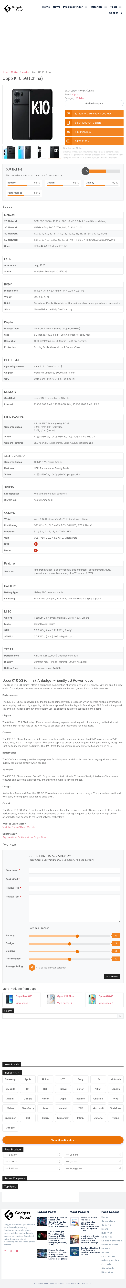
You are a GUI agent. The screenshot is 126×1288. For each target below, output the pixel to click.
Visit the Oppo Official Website (18, 827)
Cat (28, 1118)
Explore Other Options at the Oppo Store (24, 837)
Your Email (13, 878)
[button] (115, 12)
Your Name (13, 870)
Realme (80, 1098)
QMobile (10, 1088)
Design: (10, 943)
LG (98, 1079)
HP (27, 1088)
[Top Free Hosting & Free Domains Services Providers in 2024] (74, 1251)
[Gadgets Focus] (14, 9)
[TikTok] (11, 1250)
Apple (28, 1079)
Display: (10, 950)
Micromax (63, 1118)
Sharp (45, 1118)
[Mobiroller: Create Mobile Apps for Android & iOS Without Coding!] (74, 1239)
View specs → (23, 1003)
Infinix (80, 1118)
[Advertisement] (63, 42)
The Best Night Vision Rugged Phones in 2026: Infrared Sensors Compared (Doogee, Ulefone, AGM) (57, 1238)
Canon (80, 1088)
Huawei (63, 1088)
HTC (63, 1079)
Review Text (13, 896)
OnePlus (98, 1098)
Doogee (10, 1127)
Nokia (45, 1079)
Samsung (10, 1079)
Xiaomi (10, 1098)
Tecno (115, 1118)
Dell (45, 1088)
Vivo (115, 1098)
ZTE (80, 1108)
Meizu (10, 1108)
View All (16, 1073)
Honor (45, 1098)
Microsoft (98, 1108)
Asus (45, 1108)
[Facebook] (5, 1250)
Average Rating (14, 966)
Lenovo (116, 1088)
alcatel (63, 1108)
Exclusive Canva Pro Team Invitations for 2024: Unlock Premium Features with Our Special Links (90, 1224)
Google (28, 1098)
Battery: (10, 935)
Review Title (13, 887)
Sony (81, 1079)
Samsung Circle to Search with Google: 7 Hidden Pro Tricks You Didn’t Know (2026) (58, 1222)
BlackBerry (28, 1108)
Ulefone (98, 1118)
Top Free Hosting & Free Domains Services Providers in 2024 (90, 1251)
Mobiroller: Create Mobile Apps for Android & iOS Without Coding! (90, 1239)
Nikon (98, 1088)
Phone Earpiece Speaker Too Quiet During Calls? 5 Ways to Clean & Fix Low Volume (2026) (58, 1254)
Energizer (10, 1118)
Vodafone (115, 1108)
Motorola (116, 1079)
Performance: (13, 958)
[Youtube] (17, 1250)
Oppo (33, 988)
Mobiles (80, 98)
